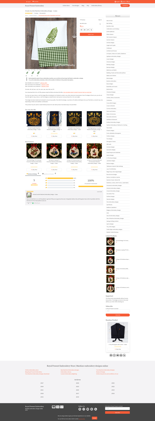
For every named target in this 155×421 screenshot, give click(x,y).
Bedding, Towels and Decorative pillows (116, 73)
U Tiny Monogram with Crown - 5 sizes (118, 344)
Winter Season (110, 34)
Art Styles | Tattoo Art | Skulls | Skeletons (116, 53)
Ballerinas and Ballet (111, 70)
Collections (109, 100)
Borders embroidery (111, 81)
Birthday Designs (111, 64)
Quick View (34, 119)
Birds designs (110, 78)
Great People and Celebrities (113, 152)
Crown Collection (111, 106)
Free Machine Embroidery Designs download (37, 374)
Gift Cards (109, 144)
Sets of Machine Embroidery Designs (115, 218)
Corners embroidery (111, 108)
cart (129, 1)
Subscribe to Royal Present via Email (114, 406)
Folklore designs (110, 136)
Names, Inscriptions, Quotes (113, 177)
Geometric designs (111, 149)
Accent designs (110, 59)
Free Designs (75, 5)
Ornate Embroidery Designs (113, 191)
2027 (42, 383)
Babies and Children (111, 75)
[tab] (33, 174)
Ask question (42, 13)
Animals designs (110, 42)
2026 (77, 383)
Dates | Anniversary (111, 114)
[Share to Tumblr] (91, 29)
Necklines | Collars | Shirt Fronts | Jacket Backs (118, 182)
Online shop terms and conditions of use (107, 374)
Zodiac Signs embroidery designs (114, 229)
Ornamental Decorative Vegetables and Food (49, 15)
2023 (77, 386)
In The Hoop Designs (111, 158)
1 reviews (36, 13)
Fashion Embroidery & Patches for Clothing (117, 125)
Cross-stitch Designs (111, 103)
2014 (77, 397)
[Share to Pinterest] (81, 29)
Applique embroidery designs (114, 56)
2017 (77, 393)
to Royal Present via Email (112, 308)
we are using (82, 419)
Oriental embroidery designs (113, 188)
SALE (108, 213)
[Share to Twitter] (88, 29)
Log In (29, 1)
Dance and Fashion (111, 111)
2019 (113, 390)
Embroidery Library (66, 372)
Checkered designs (111, 92)
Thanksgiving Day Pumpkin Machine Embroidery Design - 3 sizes (94, 129)
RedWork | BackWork (111, 207)
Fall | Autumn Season (112, 37)
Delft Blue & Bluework (112, 119)
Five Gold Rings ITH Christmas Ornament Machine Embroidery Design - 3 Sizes (34, 161)
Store (26, 15)
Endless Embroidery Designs (113, 122)
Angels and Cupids (111, 45)
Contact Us (125, 5)
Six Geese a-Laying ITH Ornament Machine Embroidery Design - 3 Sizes (54, 161)
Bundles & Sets (110, 26)
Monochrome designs (112, 174)
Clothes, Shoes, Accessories (113, 97)
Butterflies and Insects (112, 86)
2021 (42, 390)
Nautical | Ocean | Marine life (113, 180)
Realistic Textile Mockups (112, 232)
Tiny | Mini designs (111, 226)
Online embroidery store (32, 370)
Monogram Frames (111, 141)
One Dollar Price (110, 193)
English (118, 1)
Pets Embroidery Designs (113, 202)
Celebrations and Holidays (113, 29)
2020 (77, 390)
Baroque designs (111, 67)
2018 (42, 393)
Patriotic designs (110, 199)
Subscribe (117, 315)
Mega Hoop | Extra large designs (114, 171)
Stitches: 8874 (44, 83)
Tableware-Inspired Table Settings (115, 166)
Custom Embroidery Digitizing (69, 374)
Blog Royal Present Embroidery (33, 372)
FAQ (88, 5)
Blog (83, 5)
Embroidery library (96, 5)
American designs (111, 62)
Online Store (66, 5)
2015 (42, 397)
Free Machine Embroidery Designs (105, 370)
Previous (83, 20)
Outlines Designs (111, 196)
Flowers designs (110, 130)
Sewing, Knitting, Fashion (113, 221)
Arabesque (109, 48)
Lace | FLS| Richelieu (111, 169)
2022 (113, 386)
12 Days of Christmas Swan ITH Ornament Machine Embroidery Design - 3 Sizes (74, 161)
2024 (42, 386)
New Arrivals (110, 20)
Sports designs (110, 224)
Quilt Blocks (109, 204)
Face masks (109, 127)
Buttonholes (110, 89)
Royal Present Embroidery (34, 6)
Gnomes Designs (111, 147)
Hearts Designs (110, 155)
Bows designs (110, 84)
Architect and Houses (112, 51)
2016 (113, 393)
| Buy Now (34, 136)
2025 (113, 383)
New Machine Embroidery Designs (70, 370)
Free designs (110, 138)
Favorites (36, 1)
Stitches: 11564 (45, 84)
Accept (94, 418)
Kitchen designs (33, 15)
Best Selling (109, 23)
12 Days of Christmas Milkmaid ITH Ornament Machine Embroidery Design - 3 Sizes (94, 161)
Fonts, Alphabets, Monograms (114, 133)
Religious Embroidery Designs (114, 210)
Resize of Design (100, 372)
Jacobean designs (111, 160)
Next (99, 20)
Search (118, 16)
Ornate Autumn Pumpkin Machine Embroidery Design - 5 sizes (54, 129)
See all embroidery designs (113, 215)
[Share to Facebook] (84, 29)
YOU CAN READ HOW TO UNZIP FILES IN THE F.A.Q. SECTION (77, 92)
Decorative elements (111, 116)
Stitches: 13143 (45, 86)
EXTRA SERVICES (110, 31)
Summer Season (110, 40)
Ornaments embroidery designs (114, 185)
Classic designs (110, 95)
